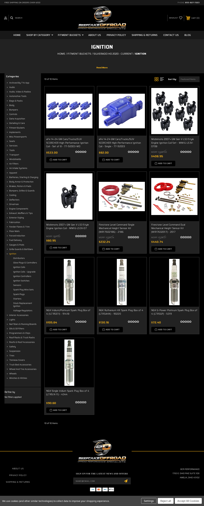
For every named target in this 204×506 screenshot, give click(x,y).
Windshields (15, 159)
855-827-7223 (192, 2)
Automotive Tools (17, 96)
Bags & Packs (16, 100)
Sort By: (172, 79)
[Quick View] (87, 93)
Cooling (12, 195)
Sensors (17, 285)
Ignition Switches (21, 280)
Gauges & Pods (16, 244)
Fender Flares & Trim (19, 226)
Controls (13, 114)
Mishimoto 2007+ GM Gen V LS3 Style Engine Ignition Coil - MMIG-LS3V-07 (67, 226)
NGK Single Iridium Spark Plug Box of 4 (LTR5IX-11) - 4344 (67, 392)
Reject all (165, 501)
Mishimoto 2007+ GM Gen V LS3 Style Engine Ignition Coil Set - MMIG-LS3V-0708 (172, 142)
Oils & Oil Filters (16, 328)
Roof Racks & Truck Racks (22, 337)
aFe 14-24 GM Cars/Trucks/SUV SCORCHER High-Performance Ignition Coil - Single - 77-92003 (120, 142)
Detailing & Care (17, 123)
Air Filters (13, 163)
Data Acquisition (17, 118)
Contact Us (171, 35)
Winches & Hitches (18, 378)
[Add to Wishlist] (87, 100)
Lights (12, 319)
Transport (14, 154)
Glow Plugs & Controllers (25, 262)
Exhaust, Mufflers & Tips (21, 213)
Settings (149, 501)
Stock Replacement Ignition (22, 305)
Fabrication (14, 222)
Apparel (13, 172)
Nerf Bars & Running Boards (22, 324)
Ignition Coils (19, 267)
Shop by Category (38, 35)
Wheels (13, 373)
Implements (15, 132)
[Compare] (87, 108)
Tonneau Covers (17, 360)
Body (11, 105)
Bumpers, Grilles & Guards (22, 190)
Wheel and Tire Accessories (22, 369)
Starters (17, 298)
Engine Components (18, 208)
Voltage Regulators (22, 310)
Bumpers (13, 109)
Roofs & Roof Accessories (22, 342)
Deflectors (14, 199)
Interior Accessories (19, 315)
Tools (12, 150)
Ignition (12, 253)
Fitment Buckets (69, 35)
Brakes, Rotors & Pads (20, 186)
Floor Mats (14, 231)
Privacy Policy (116, 35)
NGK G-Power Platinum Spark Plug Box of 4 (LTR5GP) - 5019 (174, 312)
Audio (12, 87)
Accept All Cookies (188, 501)
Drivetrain (14, 204)
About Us (94, 35)
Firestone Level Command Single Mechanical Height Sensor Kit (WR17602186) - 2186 (117, 228)
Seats (12, 141)
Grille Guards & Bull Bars (21, 249)
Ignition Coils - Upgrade (24, 271)
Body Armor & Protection (21, 181)
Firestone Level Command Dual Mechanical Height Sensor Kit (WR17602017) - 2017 (168, 228)
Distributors (19, 258)
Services (13, 145)
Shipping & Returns (144, 35)
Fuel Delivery (15, 240)
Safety (12, 346)
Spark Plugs (19, 294)
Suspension (14, 351)
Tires (11, 355)
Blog (187, 35)
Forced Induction (17, 235)
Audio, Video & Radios (20, 91)
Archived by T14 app (19, 82)
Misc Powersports (18, 136)
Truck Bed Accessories (20, 364)
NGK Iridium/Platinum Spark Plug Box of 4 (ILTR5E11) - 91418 (68, 312)
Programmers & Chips (19, 333)
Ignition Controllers (22, 276)
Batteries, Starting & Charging (23, 177)
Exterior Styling (16, 217)
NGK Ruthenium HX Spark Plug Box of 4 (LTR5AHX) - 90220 (121, 312)
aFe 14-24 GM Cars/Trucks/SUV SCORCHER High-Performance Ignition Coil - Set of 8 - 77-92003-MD (67, 142)
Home (17, 35)
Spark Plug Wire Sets (23, 289)
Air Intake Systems (18, 168)
